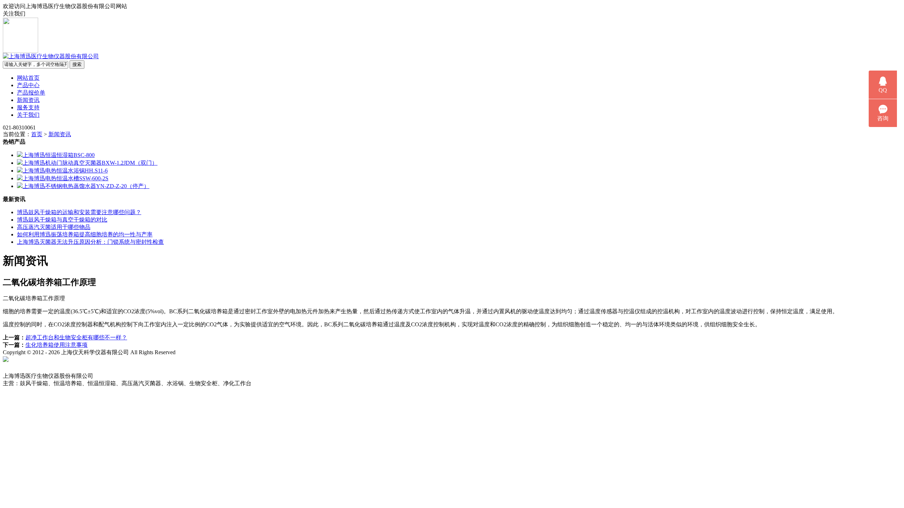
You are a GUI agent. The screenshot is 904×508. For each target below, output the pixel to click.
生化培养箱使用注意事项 (56, 345)
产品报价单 (31, 93)
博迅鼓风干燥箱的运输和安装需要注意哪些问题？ (79, 212)
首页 (36, 134)
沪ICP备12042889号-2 (216, 352)
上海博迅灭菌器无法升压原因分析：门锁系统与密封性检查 (90, 242)
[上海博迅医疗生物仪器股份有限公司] (51, 56)
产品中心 (28, 85)
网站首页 (28, 78)
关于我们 (28, 115)
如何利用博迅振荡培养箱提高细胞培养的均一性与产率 (85, 234)
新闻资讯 (28, 100)
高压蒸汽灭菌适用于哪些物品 (53, 227)
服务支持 (28, 107)
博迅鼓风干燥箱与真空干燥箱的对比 (62, 220)
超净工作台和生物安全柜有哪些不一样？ (76, 337)
